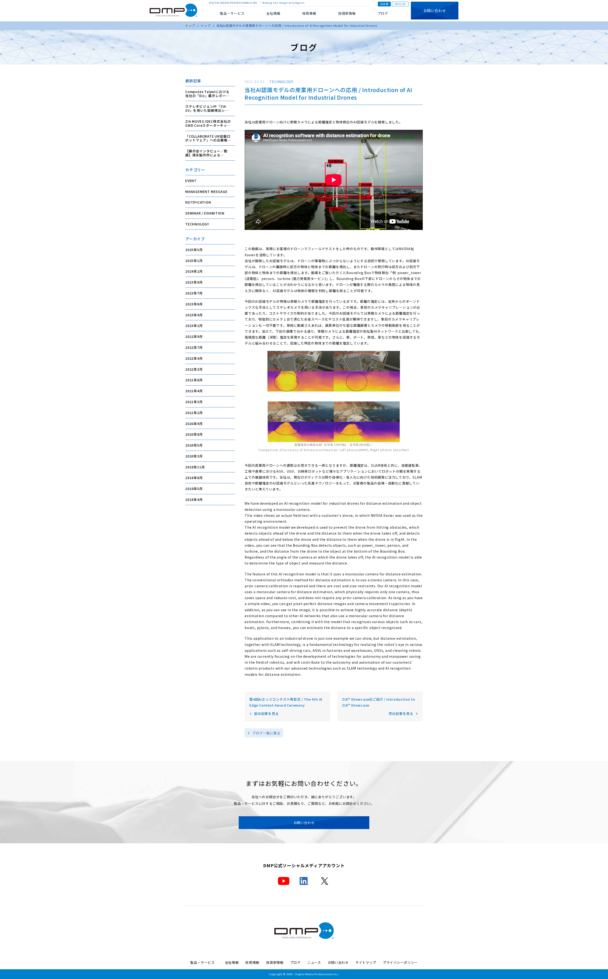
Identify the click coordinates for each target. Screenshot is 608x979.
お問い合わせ (434, 10)
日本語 (384, 4)
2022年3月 (194, 369)
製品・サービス (204, 962)
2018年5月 (194, 488)
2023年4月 (194, 314)
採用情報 (309, 13)
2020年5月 (194, 445)
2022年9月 (194, 336)
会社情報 (232, 962)
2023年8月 (194, 282)
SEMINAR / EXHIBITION (204, 213)
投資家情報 (347, 13)
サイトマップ (365, 962)
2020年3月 (194, 456)
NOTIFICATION (198, 202)
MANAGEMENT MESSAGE (206, 191)
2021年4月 (194, 390)
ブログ (383, 13)
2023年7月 (194, 293)
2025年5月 (194, 249)
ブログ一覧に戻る (266, 733)
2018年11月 (195, 466)
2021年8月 (194, 380)
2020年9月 (194, 423)
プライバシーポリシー (400, 962)
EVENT (191, 180)
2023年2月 (194, 325)
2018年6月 (194, 477)
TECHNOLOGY (197, 224)
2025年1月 (194, 260)
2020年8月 (194, 434)
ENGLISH (400, 4)
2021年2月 (194, 412)
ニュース (314, 962)
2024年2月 (194, 271)
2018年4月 (194, 499)
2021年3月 (194, 401)
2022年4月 (194, 358)
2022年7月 (194, 347)
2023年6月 (194, 303)
